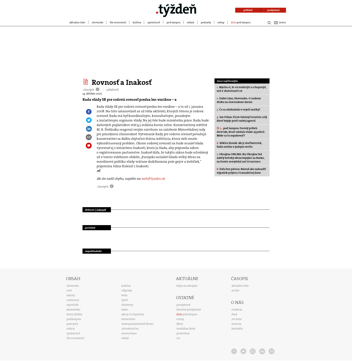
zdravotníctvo (130, 328)
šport (125, 300)
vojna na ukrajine (186, 286)
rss (178, 338)
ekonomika (73, 309)
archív (235, 290)
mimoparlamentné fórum (137, 324)
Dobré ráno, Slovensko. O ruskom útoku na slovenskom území (239, 100)
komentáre (128, 319)
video (124, 309)
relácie (190, 22)
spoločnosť (154, 22)
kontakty (237, 328)
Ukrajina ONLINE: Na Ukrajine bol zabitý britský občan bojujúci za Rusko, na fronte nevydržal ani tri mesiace (241, 157)
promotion (183, 333)
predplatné (183, 305)
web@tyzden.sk (153, 178)
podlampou (74, 319)
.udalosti (112, 89)
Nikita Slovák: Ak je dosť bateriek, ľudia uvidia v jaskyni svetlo (239, 145)
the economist (118, 22)
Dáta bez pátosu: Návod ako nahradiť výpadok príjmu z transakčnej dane (241, 171)
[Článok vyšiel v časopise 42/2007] (86, 82)
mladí (125, 338)
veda (124, 295)
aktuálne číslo (77, 22)
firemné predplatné (189, 309)
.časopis (88, 89)
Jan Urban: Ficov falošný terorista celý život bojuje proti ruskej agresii (242, 119)
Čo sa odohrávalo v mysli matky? (238, 109)
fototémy (127, 305)
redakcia (237, 309)
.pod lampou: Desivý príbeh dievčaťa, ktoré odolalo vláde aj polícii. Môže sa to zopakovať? (241, 131)
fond (234, 314)
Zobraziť (101, 209)
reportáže (73, 305)
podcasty (206, 22)
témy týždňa (74, 314)
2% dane (237, 319)
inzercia (236, 324)
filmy (180, 324)
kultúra (137, 22)
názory (71, 295)
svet (69, 290)
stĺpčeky (127, 290)
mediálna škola (186, 328)
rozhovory (73, 300)
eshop (221, 22)
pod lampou (174, 22)
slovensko (97, 22)
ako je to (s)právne (133, 314)
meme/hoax (129, 333)
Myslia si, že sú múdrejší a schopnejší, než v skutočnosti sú (242, 89)
